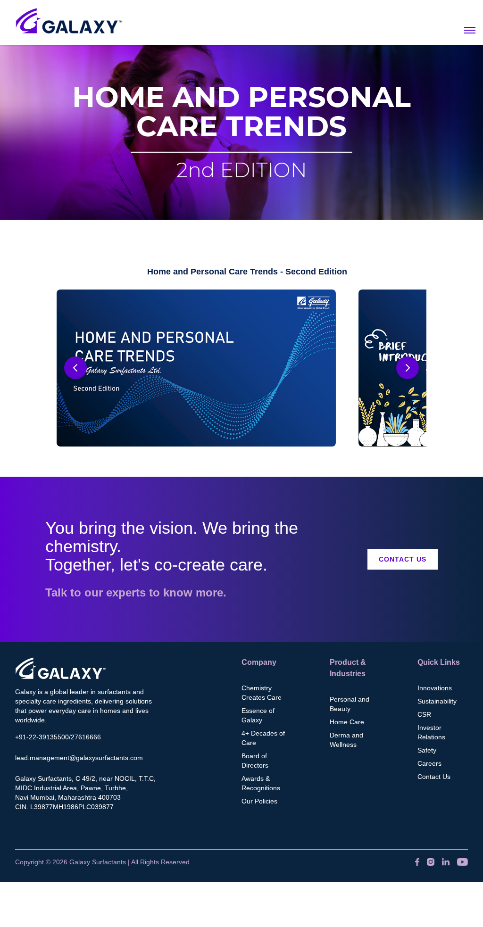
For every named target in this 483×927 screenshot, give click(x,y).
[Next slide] (407, 367)
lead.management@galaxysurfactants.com (79, 757)
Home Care (347, 722)
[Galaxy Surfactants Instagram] (430, 862)
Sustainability (437, 701)
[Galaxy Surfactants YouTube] (462, 862)
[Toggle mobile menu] (469, 30)
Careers (429, 763)
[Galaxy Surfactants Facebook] (417, 862)
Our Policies (259, 801)
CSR (424, 714)
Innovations (434, 688)
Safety (426, 750)
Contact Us (402, 559)
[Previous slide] (75, 367)
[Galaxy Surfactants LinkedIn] (446, 862)
